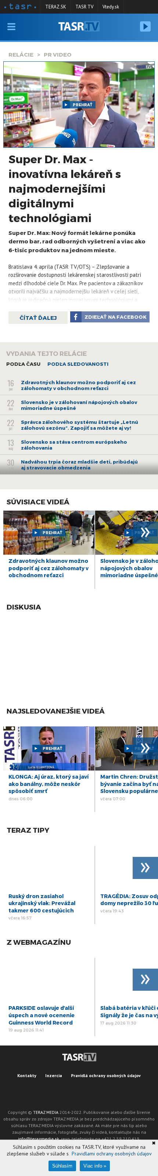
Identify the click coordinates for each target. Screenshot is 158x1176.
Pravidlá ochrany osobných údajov (106, 1075)
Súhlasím (62, 1166)
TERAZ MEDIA (45, 1112)
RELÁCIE (20, 54)
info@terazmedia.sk (38, 1138)
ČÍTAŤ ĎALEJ (38, 317)
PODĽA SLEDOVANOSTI (77, 364)
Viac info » (94, 1166)
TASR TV (84, 7)
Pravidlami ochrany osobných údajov (112, 1153)
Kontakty (26, 1075)
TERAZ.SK (55, 7)
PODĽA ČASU (23, 364)
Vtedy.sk (111, 7)
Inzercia (53, 1075)
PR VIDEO (58, 54)
